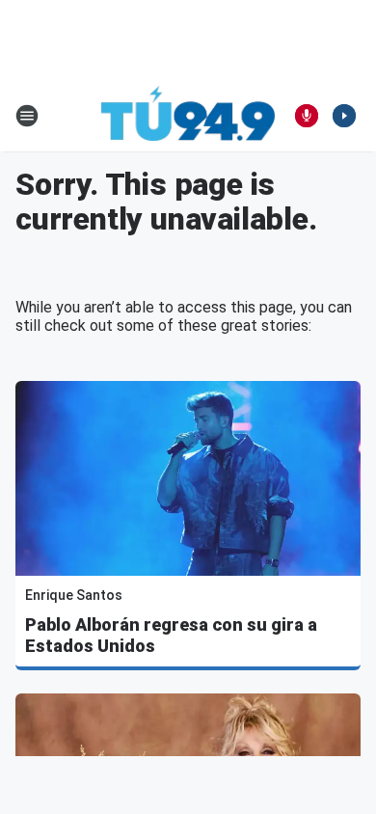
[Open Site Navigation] (27, 115)
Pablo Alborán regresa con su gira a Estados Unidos (171, 635)
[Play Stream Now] (344, 115)
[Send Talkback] (306, 115)
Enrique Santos (73, 595)
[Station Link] (188, 116)
